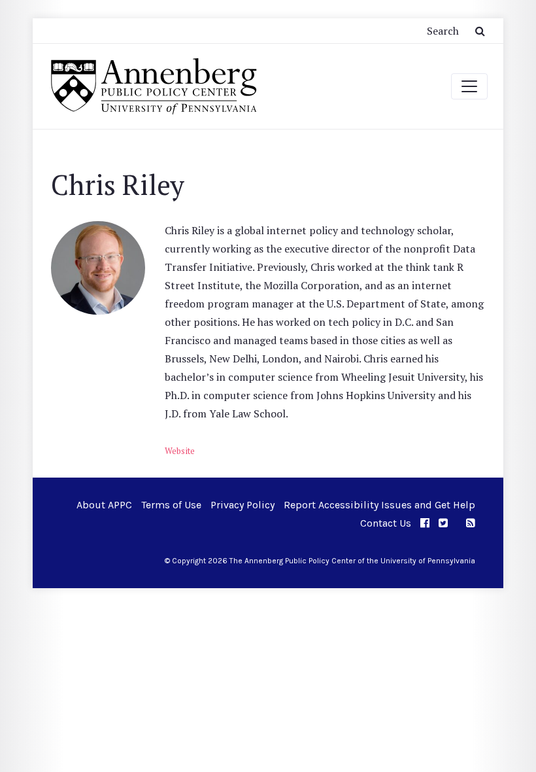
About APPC (104, 505)
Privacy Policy (242, 505)
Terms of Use (171, 505)
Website (180, 451)
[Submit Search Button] (480, 30)
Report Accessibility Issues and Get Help (379, 505)
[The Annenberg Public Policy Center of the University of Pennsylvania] (153, 86)
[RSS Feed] (470, 523)
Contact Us (385, 523)
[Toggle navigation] (469, 86)
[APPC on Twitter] (443, 523)
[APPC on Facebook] (424, 523)
